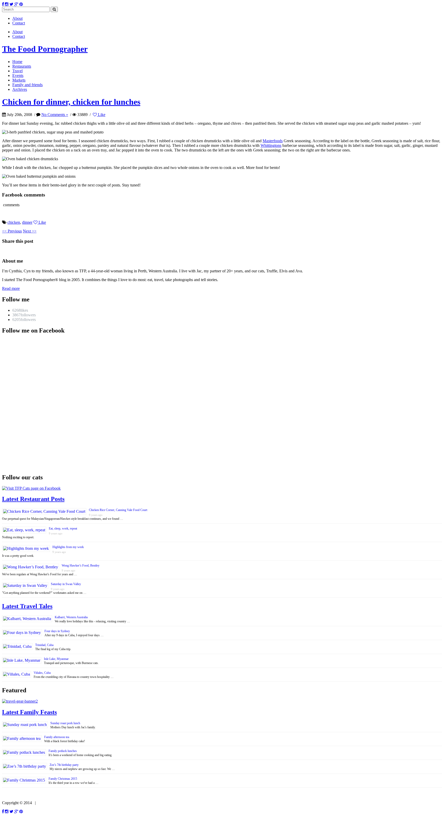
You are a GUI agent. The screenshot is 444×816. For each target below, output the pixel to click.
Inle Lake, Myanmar (56, 659)
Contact (18, 23)
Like (101, 114)
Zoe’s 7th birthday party (64, 765)
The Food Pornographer (45, 48)
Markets (18, 80)
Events (17, 75)
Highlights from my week (68, 547)
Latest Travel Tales (27, 606)
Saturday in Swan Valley (66, 584)
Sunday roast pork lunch (65, 723)
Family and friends (27, 85)
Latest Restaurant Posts (33, 499)
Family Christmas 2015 (63, 779)
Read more (11, 288)
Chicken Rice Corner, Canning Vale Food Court (118, 510)
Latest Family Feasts (29, 712)
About (17, 18)
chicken (13, 222)
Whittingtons (271, 145)
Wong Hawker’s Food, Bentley (80, 565)
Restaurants (21, 66)
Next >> (29, 231)
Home (17, 61)
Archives (19, 89)
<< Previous (12, 231)
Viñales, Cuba (42, 673)
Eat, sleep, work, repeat (63, 528)
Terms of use (48, 803)
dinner (27, 222)
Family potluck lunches (63, 751)
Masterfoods (273, 141)
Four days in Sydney (57, 631)
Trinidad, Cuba (44, 645)
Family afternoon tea (56, 737)
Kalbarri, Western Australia (71, 617)
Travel (17, 71)
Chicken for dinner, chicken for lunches (71, 101)
